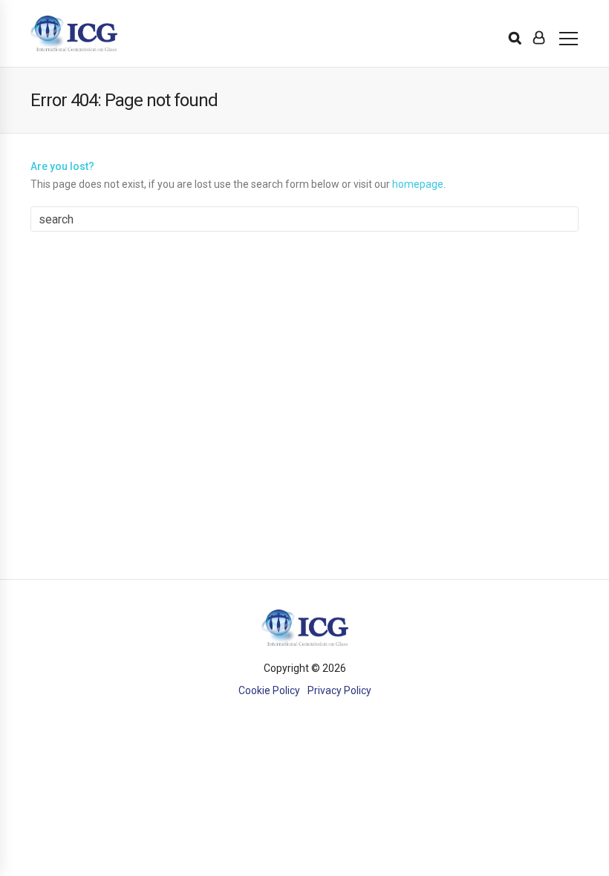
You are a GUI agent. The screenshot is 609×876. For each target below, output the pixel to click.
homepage (417, 184)
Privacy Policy (339, 690)
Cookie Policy (269, 690)
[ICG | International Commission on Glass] (73, 34)
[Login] (538, 37)
